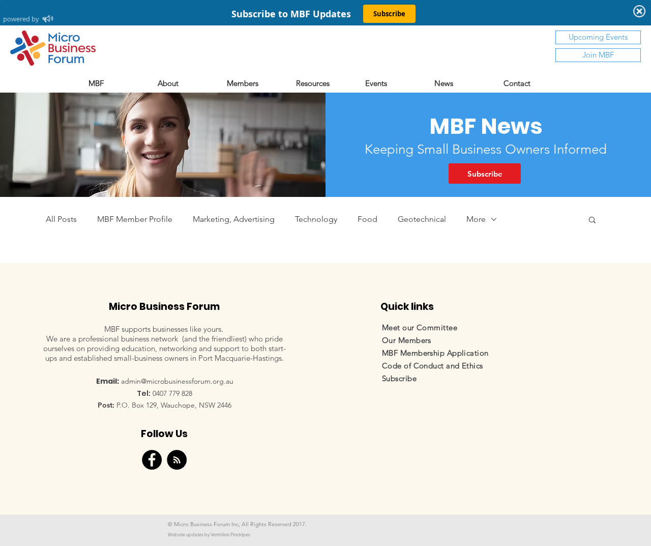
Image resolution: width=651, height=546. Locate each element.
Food (367, 219)
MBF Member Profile (134, 219)
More (476, 219)
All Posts (61, 219)
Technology (316, 219)
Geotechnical (422, 219)
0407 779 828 (172, 393)
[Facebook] (152, 460)
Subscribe (399, 378)
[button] (256, 83)
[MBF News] (177, 460)
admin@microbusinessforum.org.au (177, 381)
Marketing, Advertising (234, 219)
